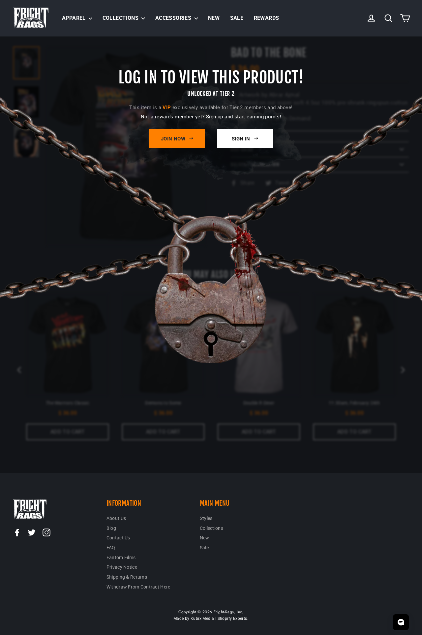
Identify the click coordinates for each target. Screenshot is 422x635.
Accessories (174, 17)
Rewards (266, 17)
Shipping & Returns (126, 577)
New (214, 17)
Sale (237, 17)
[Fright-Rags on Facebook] (17, 532)
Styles (206, 518)
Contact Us (118, 537)
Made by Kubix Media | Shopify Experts (210, 618)
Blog (111, 528)
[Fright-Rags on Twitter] (32, 532)
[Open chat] (401, 622)
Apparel (74, 17)
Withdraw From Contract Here (138, 587)
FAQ (110, 547)
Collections (121, 17)
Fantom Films (121, 557)
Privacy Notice (121, 567)
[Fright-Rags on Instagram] (46, 532)
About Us (116, 518)
